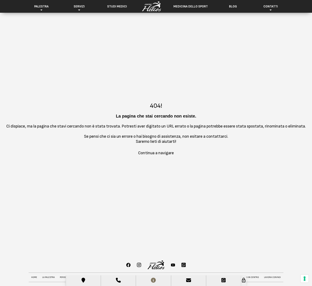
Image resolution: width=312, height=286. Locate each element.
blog (233, 6)
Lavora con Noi (272, 277)
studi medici (117, 6)
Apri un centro (250, 277)
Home (34, 277)
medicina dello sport (190, 6)
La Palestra (48, 277)
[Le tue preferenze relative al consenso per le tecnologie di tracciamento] (305, 279)
